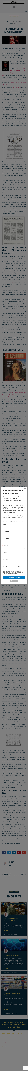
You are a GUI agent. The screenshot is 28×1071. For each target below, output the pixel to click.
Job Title (5, 559)
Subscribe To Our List (14, 577)
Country (5, 545)
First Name (6, 531)
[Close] (25, 488)
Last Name (6, 538)
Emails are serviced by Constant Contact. (10, 573)
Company (5, 552)
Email (4, 524)
